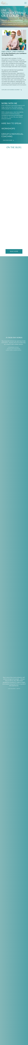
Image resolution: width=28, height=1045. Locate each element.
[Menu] (25, 3)
